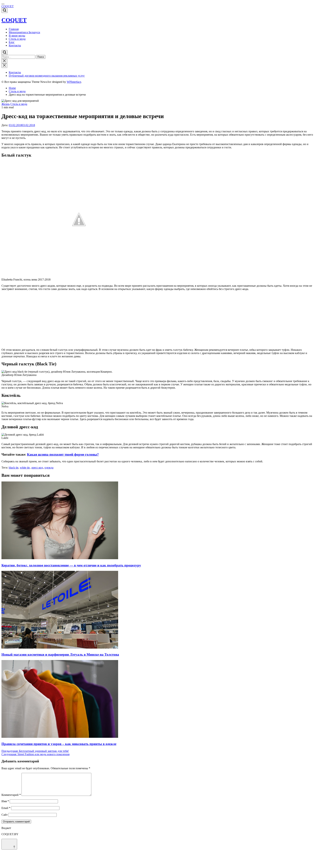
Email (5, 807)
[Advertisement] (110, 319)
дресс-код (37, 467)
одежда (48, 467)
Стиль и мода (17, 38)
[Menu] (2, 4)
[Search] (4, 10)
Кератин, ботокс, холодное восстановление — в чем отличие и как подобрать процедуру (71, 565)
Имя (5, 801)
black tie (13, 467)
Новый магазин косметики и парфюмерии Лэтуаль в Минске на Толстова (60, 654)
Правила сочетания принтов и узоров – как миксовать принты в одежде (58, 744)
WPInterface (74, 81)
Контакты (15, 45)
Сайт (4, 814)
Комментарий (11, 794)
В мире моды (17, 35)
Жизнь (5, 104)
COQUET (7, 6)
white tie (25, 467)
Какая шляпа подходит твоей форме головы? (63, 454)
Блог (12, 42)
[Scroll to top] (9, 844)
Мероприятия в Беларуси (24, 32)
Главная (14, 29)
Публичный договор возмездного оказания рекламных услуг (47, 75)
